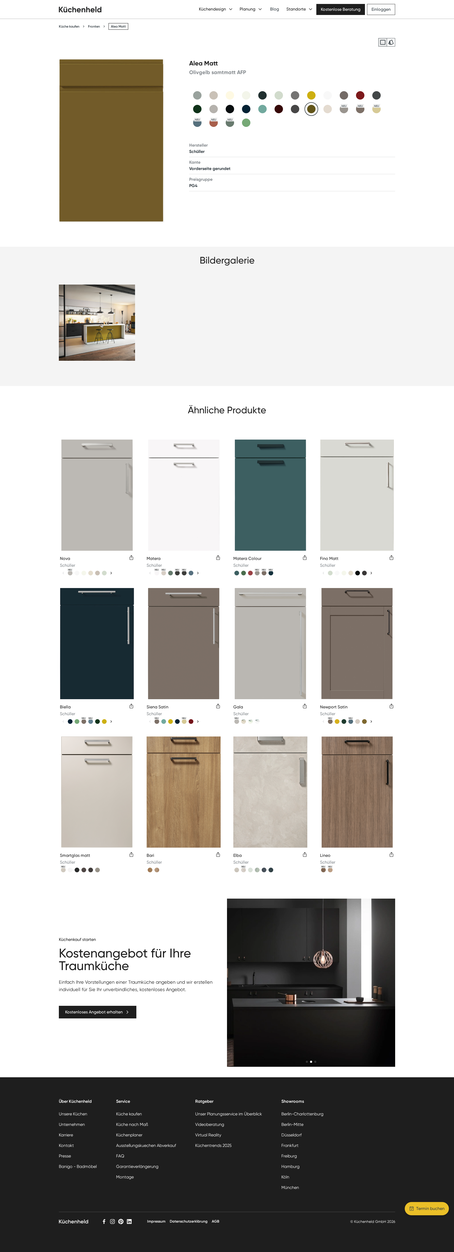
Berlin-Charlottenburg (302, 1113)
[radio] (382, 42)
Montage (125, 1176)
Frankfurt (289, 1145)
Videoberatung (209, 1124)
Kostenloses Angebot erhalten (94, 1011)
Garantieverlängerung (137, 1166)
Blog (274, 9)
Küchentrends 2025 (213, 1145)
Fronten (94, 26)
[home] (80, 9)
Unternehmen (72, 1124)
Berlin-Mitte (292, 1124)
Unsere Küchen (73, 1113)
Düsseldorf (291, 1134)
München (290, 1187)
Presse (65, 1155)
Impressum (156, 1221)
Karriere (66, 1134)
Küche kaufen (69, 26)
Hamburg (290, 1166)
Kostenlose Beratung (340, 9)
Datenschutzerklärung (189, 1221)
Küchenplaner (129, 1134)
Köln (285, 1176)
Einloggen (381, 9)
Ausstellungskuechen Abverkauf (146, 1145)
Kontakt (66, 1145)
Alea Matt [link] (118, 26)
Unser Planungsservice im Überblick (228, 1113)
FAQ (120, 1155)
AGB (215, 1221)
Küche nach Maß (132, 1124)
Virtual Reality (208, 1134)
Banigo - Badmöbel (78, 1166)
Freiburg (289, 1155)
